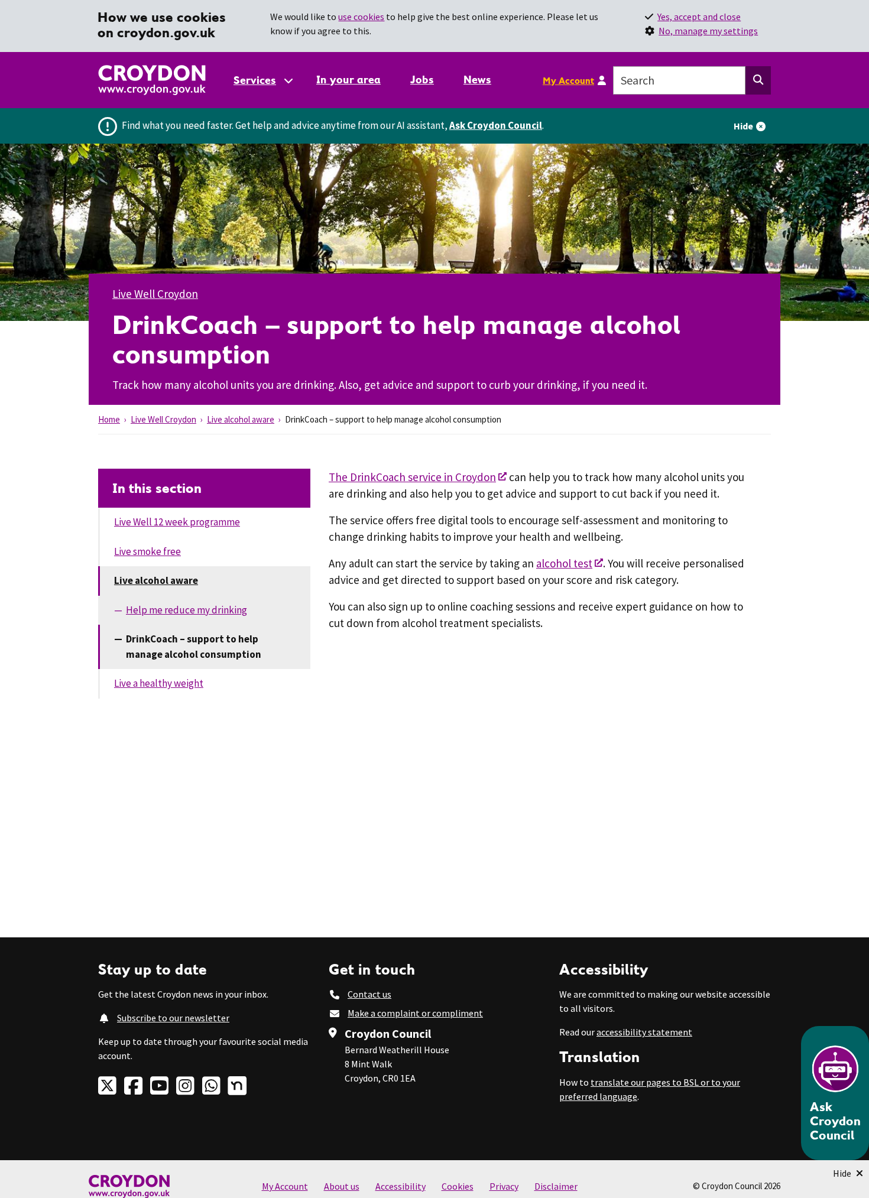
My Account (568, 80)
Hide (743, 126)
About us (341, 1186)
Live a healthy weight (158, 683)
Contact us (369, 994)
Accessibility (400, 1186)
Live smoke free (147, 551)
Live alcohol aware (240, 419)
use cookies (361, 16)
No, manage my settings (708, 31)
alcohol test (564, 563)
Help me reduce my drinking (186, 609)
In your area (348, 79)
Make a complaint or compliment (415, 1013)
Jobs (422, 79)
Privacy (503, 1186)
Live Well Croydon (155, 294)
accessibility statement (644, 1032)
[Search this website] (758, 80)
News (477, 79)
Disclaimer (556, 1186)
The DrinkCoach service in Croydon (412, 477)
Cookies (458, 1186)
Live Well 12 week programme (177, 521)
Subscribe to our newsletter (173, 1018)
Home (109, 419)
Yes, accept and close (699, 16)
